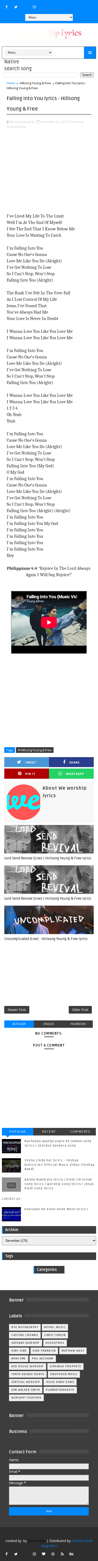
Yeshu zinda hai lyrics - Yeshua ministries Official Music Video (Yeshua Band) (59, 1164)
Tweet (30, 762)
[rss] (62, 1553)
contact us (11, 1199)
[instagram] (34, 6)
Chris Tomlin (55, 1335)
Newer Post (17, 1009)
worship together (26, 1397)
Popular (17, 1132)
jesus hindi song (60, 1382)
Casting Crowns (24, 1335)
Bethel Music (55, 1327)
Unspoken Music (64, 1374)
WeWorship (36, 1540)
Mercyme (18, 1358)
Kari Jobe (19, 1351)
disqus (49, 1024)
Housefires (55, 1343)
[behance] (71, 1553)
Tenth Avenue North (27, 1374)
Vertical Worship (25, 1382)
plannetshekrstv (60, 1390)
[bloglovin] (43, 1553)
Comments (80, 1132)
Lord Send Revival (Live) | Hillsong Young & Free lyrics (47, 858)
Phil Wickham (43, 1358)
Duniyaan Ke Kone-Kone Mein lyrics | (56, 1209)
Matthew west (73, 1351)
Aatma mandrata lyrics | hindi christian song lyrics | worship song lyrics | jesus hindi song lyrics (59, 1184)
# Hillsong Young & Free (35, 750)
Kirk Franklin (44, 1351)
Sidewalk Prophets (65, 1366)
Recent (49, 1132)
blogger (19, 1024)
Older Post (80, 1009)
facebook (78, 1024)
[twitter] (16, 6)
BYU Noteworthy (24, 1327)
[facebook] (6, 6)
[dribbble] (53, 1553)
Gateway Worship (25, 1343)
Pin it (30, 774)
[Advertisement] (49, 171)
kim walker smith (25, 1390)
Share (74, 762)
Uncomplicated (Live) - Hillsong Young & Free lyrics (46, 939)
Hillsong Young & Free (35, 83)
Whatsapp (75, 774)
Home (11, 83)
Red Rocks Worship (27, 1366)
